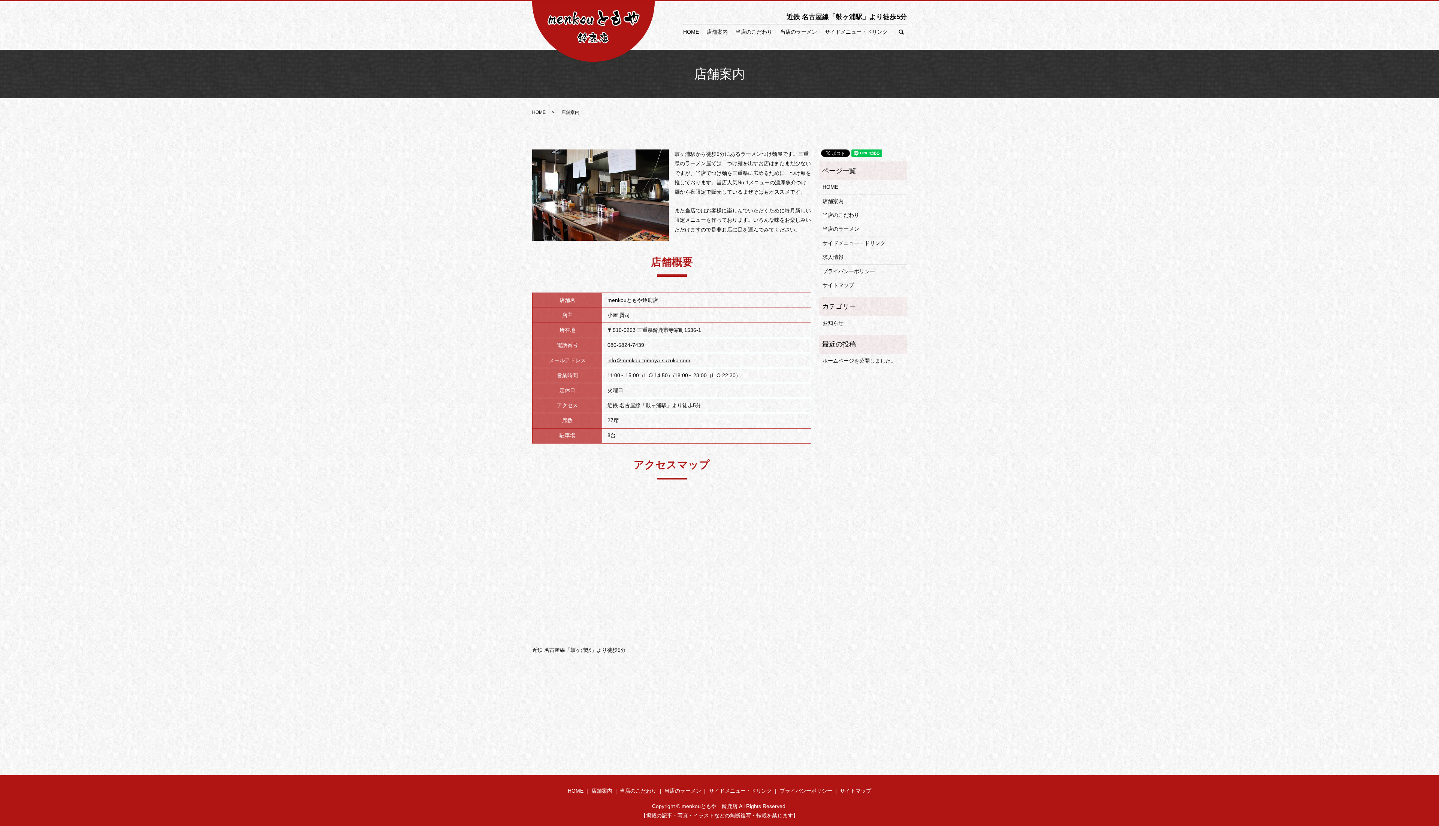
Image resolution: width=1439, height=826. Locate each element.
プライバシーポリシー (849, 271)
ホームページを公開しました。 (859, 361)
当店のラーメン (798, 32)
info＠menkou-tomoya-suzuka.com (648, 360)
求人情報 (833, 257)
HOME (691, 32)
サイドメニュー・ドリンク (856, 32)
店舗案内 (717, 32)
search (901, 32)
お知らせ (833, 323)
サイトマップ (838, 285)
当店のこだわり (754, 32)
